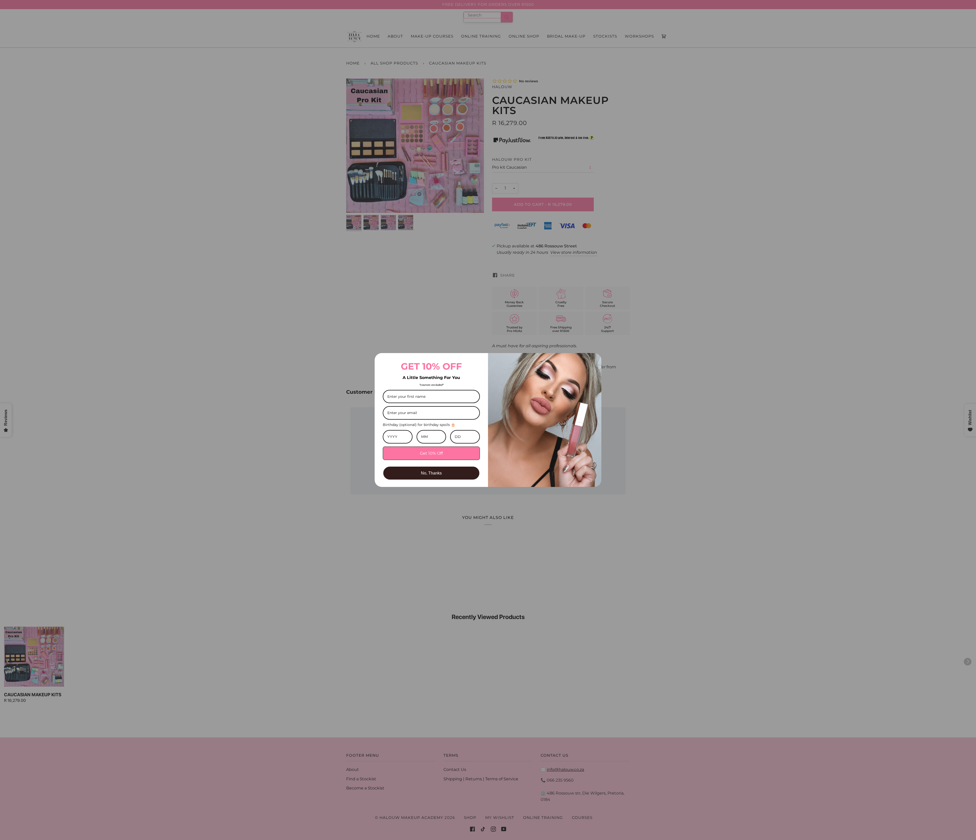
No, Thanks (431, 473)
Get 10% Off (431, 453)
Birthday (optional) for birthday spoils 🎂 (419, 424)
